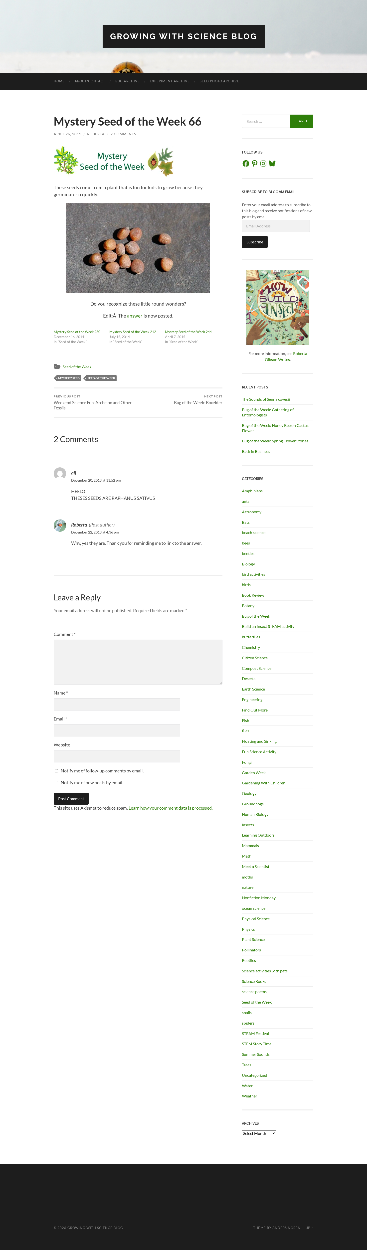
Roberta (96, 134)
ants (245, 501)
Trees (246, 1064)
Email (60, 718)
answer (135, 316)
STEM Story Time (256, 1043)
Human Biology (255, 814)
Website (62, 744)
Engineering (252, 699)
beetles (248, 553)
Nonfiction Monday (259, 897)
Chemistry (251, 647)
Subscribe (254, 241)
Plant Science (253, 939)
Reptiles (249, 960)
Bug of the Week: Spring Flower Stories (275, 440)
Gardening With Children (263, 782)
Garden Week (254, 772)
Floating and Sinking (259, 741)
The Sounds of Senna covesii (266, 399)
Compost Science (256, 668)
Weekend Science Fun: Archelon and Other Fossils (93, 402)
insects (248, 824)
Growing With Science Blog (183, 36)
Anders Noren (286, 1228)
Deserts (248, 678)
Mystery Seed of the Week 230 (77, 332)
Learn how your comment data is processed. (171, 808)
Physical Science (256, 918)
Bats (246, 522)
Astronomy (251, 511)
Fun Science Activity (259, 751)
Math (246, 856)
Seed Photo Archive (219, 81)
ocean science (253, 908)
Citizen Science (255, 657)
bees (246, 542)
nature (247, 887)
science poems (254, 991)
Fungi (247, 762)
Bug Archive (127, 81)
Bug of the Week (256, 616)
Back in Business (256, 451)
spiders (248, 1023)
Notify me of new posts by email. (92, 782)
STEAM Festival (255, 1033)
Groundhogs (253, 803)
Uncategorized (254, 1075)
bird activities (253, 574)
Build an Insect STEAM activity (268, 626)
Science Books (254, 981)
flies (245, 730)
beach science (253, 532)
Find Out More (255, 710)
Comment (65, 634)
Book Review (253, 595)
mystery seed (69, 378)
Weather (249, 1095)
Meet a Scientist (255, 866)
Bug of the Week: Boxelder (198, 399)
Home (59, 81)
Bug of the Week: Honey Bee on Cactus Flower (275, 428)
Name (61, 693)
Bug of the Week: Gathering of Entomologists (268, 412)
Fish (245, 720)
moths (247, 877)
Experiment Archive (170, 81)
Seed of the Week (77, 366)
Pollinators (251, 949)
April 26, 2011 (67, 134)
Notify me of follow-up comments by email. (102, 770)
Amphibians (252, 490)
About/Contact (90, 81)
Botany (248, 605)
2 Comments (123, 134)
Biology (248, 563)
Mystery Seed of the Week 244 (188, 332)
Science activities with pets (265, 970)
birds (246, 584)
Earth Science (253, 689)
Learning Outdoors (258, 835)
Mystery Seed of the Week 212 (132, 332)
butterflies (251, 636)
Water (247, 1085)
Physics (248, 929)
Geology (249, 793)
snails (247, 1012)
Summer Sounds (256, 1054)
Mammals (250, 845)
